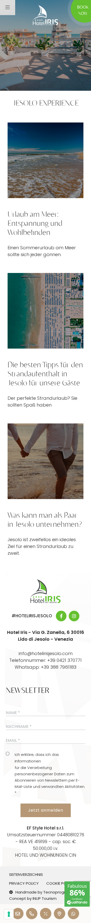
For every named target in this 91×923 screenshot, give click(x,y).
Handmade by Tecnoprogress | (44, 892)
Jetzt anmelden (45, 810)
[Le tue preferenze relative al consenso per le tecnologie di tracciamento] (9, 914)
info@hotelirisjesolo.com (46, 653)
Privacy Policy (24, 883)
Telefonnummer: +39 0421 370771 (45, 660)
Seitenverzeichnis (26, 874)
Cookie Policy (60, 883)
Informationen (28, 761)
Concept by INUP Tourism (33, 898)
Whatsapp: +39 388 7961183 (45, 667)
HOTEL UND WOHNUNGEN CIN (45, 855)
